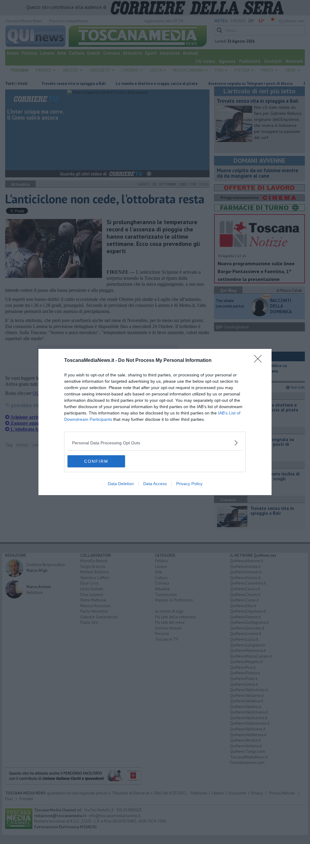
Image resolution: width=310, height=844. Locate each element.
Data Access (155, 483)
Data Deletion (121, 483)
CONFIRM (96, 461)
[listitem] (155, 443)
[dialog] (155, 422)
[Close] (259, 360)
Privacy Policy (189, 483)
